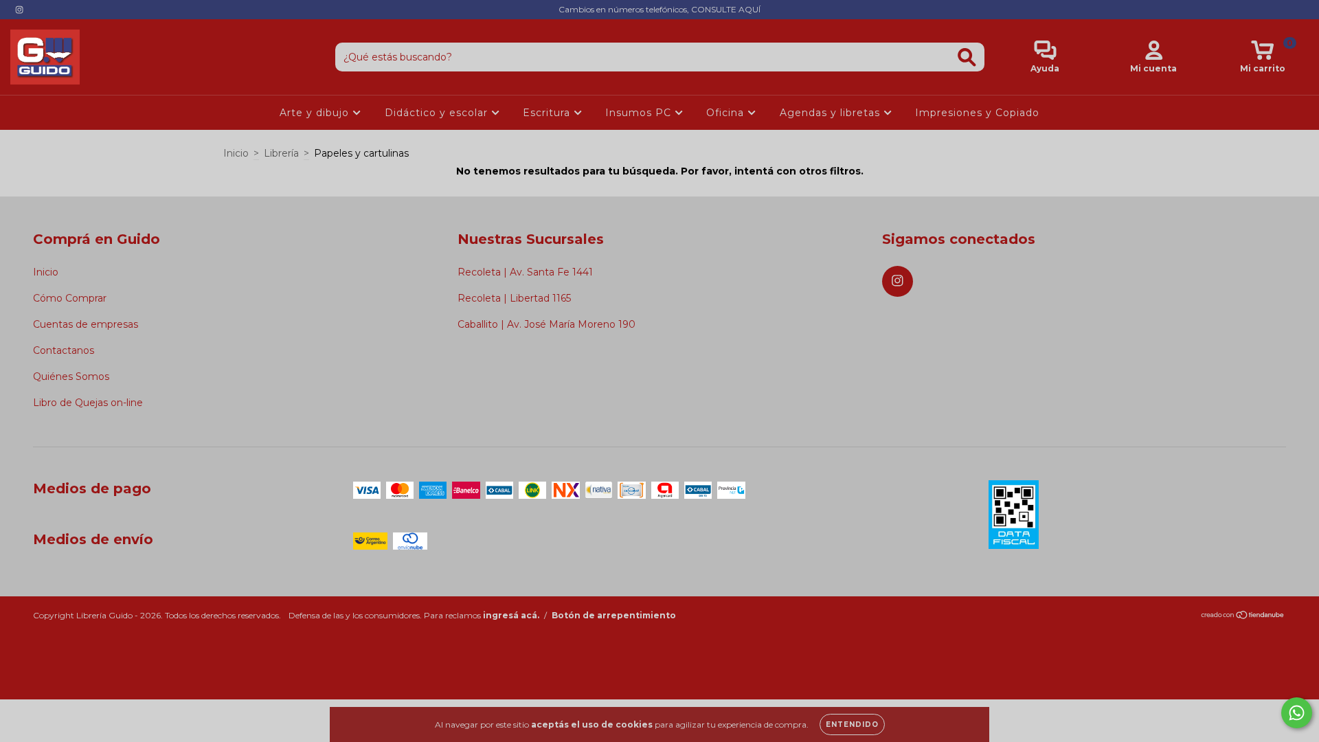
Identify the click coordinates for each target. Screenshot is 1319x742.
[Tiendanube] (1243, 616)
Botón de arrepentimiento (614, 615)
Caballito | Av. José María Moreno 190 (546, 324)
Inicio (236, 153)
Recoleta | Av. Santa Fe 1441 (525, 272)
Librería (281, 153)
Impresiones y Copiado (977, 112)
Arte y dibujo (316, 112)
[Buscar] (967, 57)
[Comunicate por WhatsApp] (1296, 712)
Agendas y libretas (831, 112)
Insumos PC (640, 112)
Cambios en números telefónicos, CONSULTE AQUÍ (659, 9)
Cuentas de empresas (85, 324)
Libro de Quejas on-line (88, 402)
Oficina (726, 112)
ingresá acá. (511, 615)
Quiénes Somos (71, 376)
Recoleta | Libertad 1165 (514, 298)
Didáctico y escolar (438, 112)
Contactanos (63, 350)
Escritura (548, 112)
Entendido (852, 724)
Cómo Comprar (69, 298)
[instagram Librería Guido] (19, 9)
